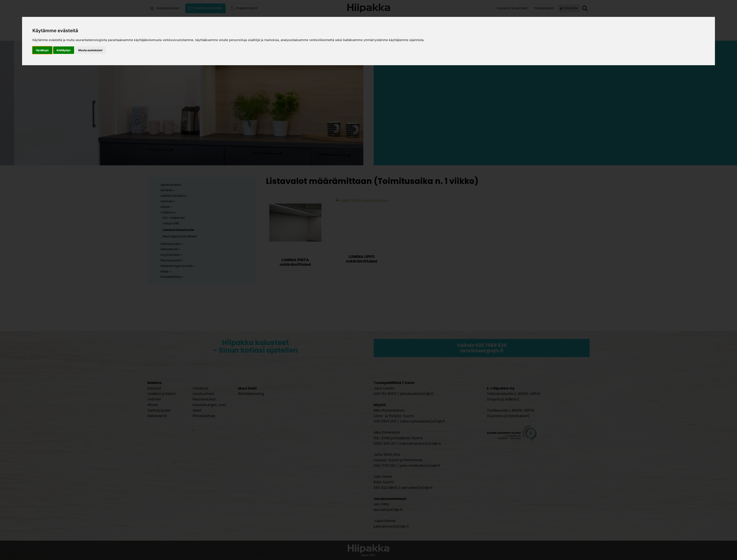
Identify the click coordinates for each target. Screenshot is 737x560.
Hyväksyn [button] (42, 50)
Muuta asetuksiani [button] (90, 50)
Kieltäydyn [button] (64, 50)
